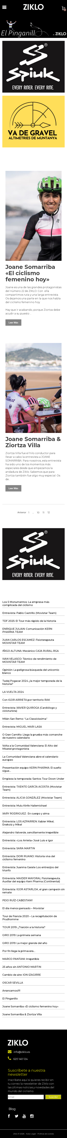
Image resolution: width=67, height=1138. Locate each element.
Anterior (21, 512)
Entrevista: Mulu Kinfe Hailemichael (24, 805)
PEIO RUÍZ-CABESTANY (17, 900)
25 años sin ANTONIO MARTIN (21, 966)
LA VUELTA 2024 (13, 691)
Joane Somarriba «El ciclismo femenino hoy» (30, 273)
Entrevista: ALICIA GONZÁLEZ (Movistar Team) (32, 797)
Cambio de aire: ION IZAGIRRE (21, 974)
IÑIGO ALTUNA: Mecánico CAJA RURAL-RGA (30, 650)
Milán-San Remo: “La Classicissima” (24, 718)
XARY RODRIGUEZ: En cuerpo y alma (25, 813)
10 (38, 512)
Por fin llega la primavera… (18, 951)
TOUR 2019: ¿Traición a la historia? (23, 927)
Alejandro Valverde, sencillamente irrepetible (30, 832)
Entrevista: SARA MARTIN (18, 848)
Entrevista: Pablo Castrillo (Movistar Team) (29, 613)
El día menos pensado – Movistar (23, 908)
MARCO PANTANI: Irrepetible (20, 958)
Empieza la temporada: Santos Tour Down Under (33, 778)
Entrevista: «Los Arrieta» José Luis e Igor (27, 840)
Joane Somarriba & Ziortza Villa (33, 442)
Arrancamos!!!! (11, 990)
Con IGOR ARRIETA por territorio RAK (26, 699)
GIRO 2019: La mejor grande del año (24, 943)
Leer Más (13, 322)
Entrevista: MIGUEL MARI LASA (22, 726)
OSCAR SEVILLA (12, 982)
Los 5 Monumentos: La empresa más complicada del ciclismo (25, 604)
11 (43, 512)
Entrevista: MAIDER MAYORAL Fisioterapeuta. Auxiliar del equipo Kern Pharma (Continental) (31, 880)
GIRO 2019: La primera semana (21, 935)
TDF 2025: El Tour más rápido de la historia (29, 620)
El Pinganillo (10, 998)
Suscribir (53, 1097)
